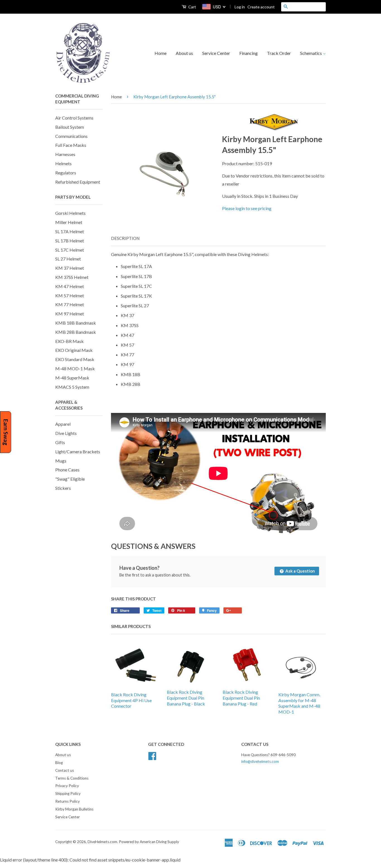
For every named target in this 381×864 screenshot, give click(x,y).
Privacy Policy (67, 785)
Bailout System (69, 127)
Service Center (216, 53)
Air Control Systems (74, 117)
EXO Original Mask (74, 350)
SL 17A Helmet (69, 231)
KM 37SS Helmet (71, 277)
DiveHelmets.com (102, 841)
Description (125, 238)
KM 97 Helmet (69, 313)
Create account (261, 6)
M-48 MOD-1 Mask (75, 368)
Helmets (63, 163)
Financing (248, 53)
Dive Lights (66, 433)
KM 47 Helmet (69, 286)
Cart (191, 6)
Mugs (60, 460)
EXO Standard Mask (74, 359)
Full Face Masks (70, 145)
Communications (71, 136)
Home (161, 53)
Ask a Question (299, 570)
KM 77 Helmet (69, 304)
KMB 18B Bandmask (75, 322)
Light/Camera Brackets (77, 451)
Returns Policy (67, 801)
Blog (59, 762)
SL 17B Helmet (69, 240)
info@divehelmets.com (260, 761)
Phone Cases (67, 469)
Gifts (60, 442)
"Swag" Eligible (70, 478)
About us (184, 53)
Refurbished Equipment (77, 181)
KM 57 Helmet (69, 295)
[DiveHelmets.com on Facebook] (152, 755)
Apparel (63, 424)
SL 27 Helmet (68, 258)
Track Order (279, 53)
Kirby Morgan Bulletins (74, 809)
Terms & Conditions (71, 778)
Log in (240, 6)
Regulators (65, 172)
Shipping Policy (68, 793)
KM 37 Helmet (69, 268)
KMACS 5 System (72, 387)
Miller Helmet (68, 222)
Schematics (311, 53)
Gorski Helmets (70, 213)
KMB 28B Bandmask (75, 332)
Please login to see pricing (246, 208)
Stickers (63, 488)
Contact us (64, 770)
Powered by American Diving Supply (149, 841)
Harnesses (65, 154)
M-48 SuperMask (72, 377)
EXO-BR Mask (69, 341)
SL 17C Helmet (69, 249)
